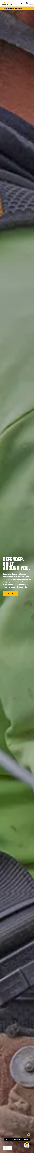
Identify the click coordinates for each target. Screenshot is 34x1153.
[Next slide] (10, 1148)
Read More (10, 592)
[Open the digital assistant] (27, 1145)
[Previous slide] (5, 1148)
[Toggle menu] (30, 3)
